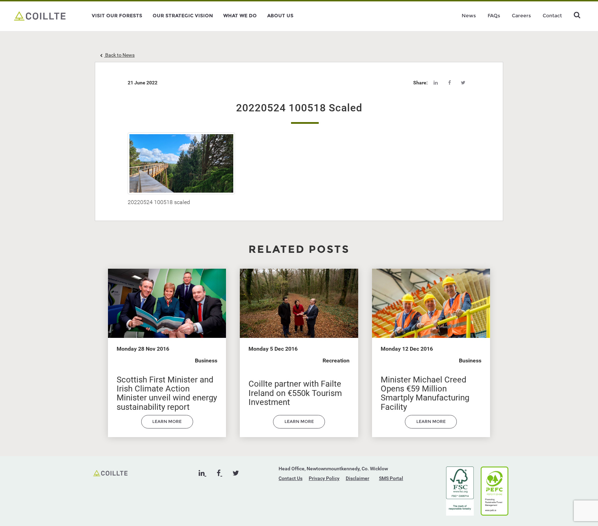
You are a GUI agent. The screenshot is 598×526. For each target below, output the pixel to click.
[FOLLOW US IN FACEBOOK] (219, 473)
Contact (552, 15)
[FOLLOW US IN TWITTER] (236, 473)
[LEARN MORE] (167, 427)
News (469, 15)
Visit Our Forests (117, 15)
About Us (280, 15)
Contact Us (290, 478)
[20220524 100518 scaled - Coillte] (40, 15)
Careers (521, 15)
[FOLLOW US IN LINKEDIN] (202, 473)
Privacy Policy (324, 478)
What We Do (240, 15)
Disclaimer (357, 478)
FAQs (494, 15)
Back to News (119, 55)
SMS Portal (391, 478)
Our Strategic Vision (183, 15)
